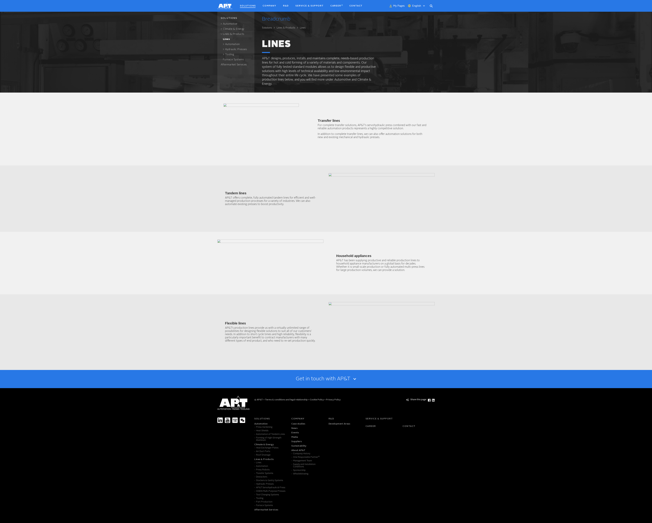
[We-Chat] (242, 420)
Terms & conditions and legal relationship (286, 400)
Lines (303, 28)
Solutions (267, 28)
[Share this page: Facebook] (429, 400)
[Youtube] (227, 420)
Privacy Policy (333, 400)
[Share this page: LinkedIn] (433, 400)
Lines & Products (286, 28)
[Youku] (235, 420)
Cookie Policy (317, 400)
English (416, 6)
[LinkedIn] (220, 420)
